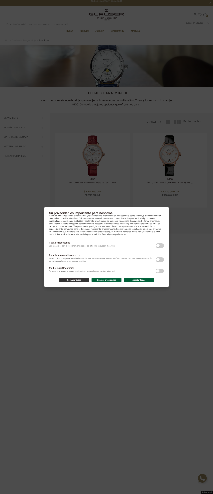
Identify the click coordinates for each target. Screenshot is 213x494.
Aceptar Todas (138, 280)
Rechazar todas (74, 280)
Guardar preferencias (106, 280)
